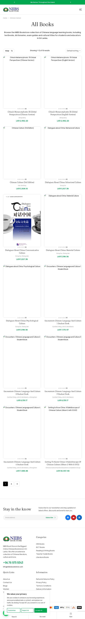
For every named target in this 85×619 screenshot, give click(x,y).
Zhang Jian (25, 256)
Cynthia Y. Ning (56, 326)
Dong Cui (63, 185)
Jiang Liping (22, 117)
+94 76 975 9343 (13, 562)
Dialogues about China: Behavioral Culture (63, 182)
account (42, 617)
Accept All (38, 610)
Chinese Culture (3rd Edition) (22, 182)
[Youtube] (73, 517)
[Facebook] (67, 517)
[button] (14, 2)
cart (70, 617)
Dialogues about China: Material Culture (63, 250)
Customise (12, 610)
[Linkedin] (79, 517)
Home (5, 18)
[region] (27, 603)
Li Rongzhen (33, 397)
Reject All (25, 610)
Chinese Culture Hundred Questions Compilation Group (63, 468)
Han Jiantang (22, 185)
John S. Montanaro (68, 326)
